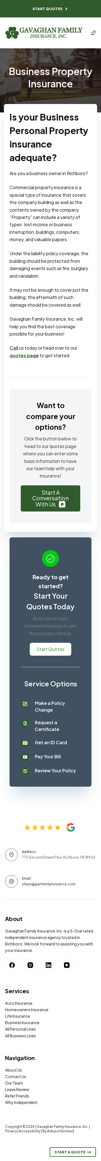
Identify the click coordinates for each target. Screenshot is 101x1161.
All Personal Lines (20, 1028)
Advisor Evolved (60, 1131)
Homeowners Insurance (27, 1009)
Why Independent (21, 1102)
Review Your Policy (55, 770)
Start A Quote (69, 1152)
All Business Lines (20, 1035)
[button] (50, 498)
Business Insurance (22, 1022)
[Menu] (93, 32)
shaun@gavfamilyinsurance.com (48, 884)
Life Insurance (17, 1016)
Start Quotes (48, 8)
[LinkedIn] (49, 965)
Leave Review (17, 1089)
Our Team (14, 1082)
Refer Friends (17, 1095)
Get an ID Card (51, 742)
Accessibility (29, 1131)
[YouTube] (67, 965)
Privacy (11, 1131)
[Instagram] (30, 965)
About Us (13, 1069)
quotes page (24, 355)
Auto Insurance (19, 1003)
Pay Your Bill (48, 756)
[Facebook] (12, 965)
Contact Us (15, 1076)
